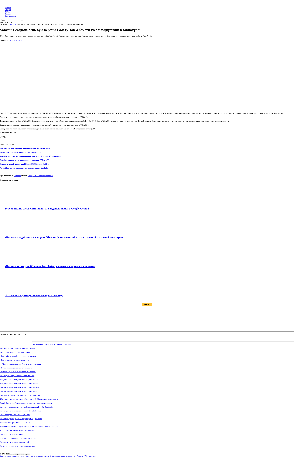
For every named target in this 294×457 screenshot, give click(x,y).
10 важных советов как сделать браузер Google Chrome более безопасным (29, 399)
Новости (8, 8)
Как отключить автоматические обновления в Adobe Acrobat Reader (26, 407)
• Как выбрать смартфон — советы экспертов (18, 356)
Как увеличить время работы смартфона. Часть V (19, 391)
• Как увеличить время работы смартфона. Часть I (51, 344)
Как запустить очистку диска (11, 434)
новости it (49, 176)
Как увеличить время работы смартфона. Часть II (19, 380)
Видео (7, 12)
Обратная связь (90, 456)
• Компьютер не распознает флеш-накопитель (18, 372)
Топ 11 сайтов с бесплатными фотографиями (17, 430)
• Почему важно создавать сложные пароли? (17, 348)
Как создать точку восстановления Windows (17, 376)
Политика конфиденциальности (62, 456)
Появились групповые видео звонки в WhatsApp (20, 152)
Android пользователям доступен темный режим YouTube (24, 168)
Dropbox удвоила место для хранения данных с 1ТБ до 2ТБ (24, 160)
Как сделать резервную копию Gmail (14, 442)
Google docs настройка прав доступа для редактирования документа (26, 403)
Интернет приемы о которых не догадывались (18, 446)
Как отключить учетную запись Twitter (15, 423)
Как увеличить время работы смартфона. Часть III (19, 383)
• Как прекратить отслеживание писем (15, 360)
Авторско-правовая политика (37, 456)
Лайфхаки (9, 14)
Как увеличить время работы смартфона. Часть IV (19, 387)
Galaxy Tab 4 (33, 176)
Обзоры (8, 10)
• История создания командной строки (15, 352)
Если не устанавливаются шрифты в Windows (18, 438)
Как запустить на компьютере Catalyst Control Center (20, 411)
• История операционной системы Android (16, 368)
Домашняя (12, 24)
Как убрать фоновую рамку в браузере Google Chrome (21, 419)
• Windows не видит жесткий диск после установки (20, 364)
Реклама (80, 456)
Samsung (41, 176)
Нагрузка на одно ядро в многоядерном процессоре (20, 395)
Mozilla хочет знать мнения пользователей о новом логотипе (25, 148)
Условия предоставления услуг (12, 456)
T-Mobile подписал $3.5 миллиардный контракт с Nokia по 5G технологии (30, 156)
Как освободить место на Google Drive (15, 415)
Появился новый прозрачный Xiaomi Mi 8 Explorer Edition (24, 164)
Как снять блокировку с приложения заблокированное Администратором (29, 426)
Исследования (10, 16)
